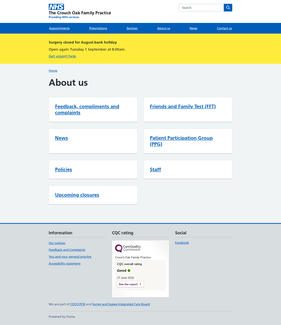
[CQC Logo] (128, 248)
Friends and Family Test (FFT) (183, 106)
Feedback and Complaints (67, 250)
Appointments (59, 28)
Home (53, 71)
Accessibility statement (64, 263)
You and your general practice (70, 257)
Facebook (182, 243)
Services (132, 28)
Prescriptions (98, 28)
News (193, 28)
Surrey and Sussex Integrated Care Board (121, 304)
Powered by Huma (62, 317)
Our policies (57, 243)
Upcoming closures (77, 195)
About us (163, 28)
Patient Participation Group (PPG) (181, 141)
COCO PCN (77, 304)
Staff (155, 169)
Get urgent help (62, 56)
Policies (63, 169)
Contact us (224, 28)
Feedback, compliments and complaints (87, 109)
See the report (128, 284)
